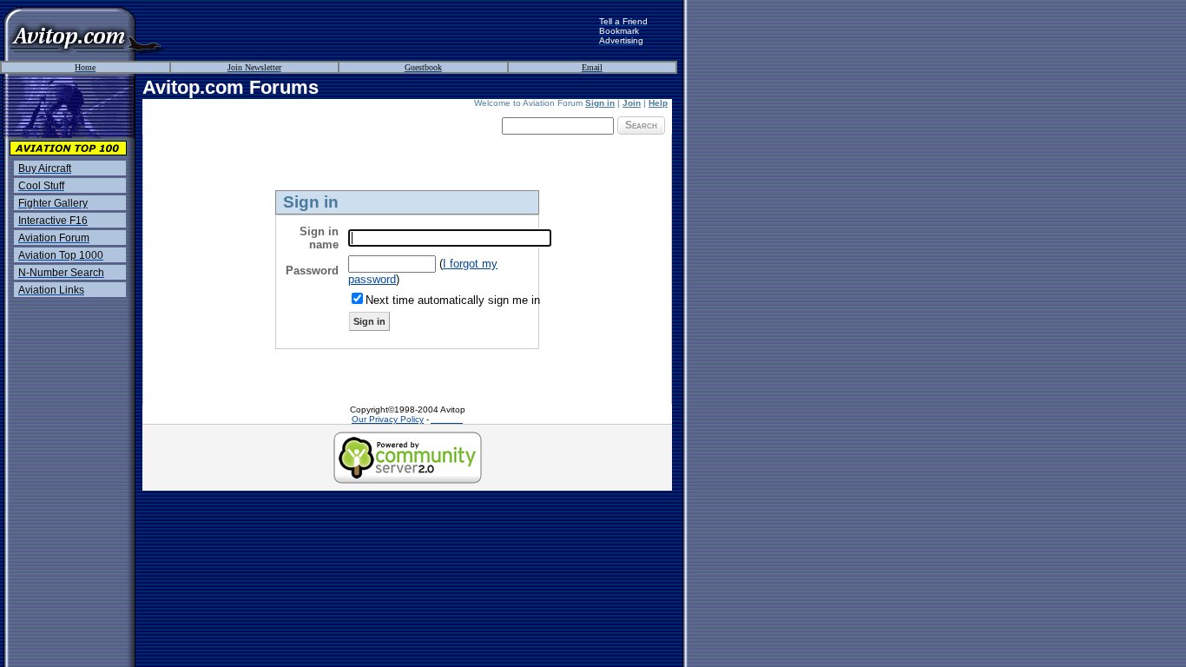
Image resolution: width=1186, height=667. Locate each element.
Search (641, 125)
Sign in (600, 103)
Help (658, 103)
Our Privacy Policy (388, 419)
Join (632, 103)
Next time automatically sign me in (453, 300)
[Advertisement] (382, 30)
